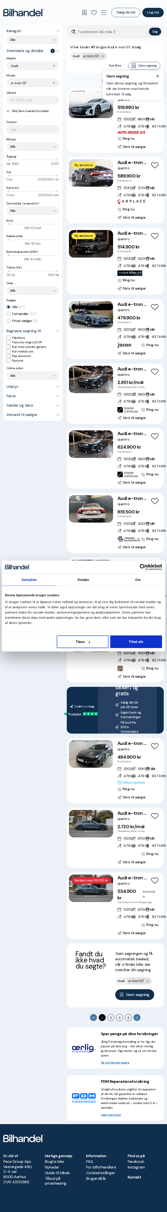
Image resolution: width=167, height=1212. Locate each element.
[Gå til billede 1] (86, 112)
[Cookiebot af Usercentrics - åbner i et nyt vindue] (143, 567)
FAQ (89, 1161)
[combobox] (33, 39)
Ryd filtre (115, 65)
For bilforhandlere (101, 1167)
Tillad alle (136, 642)
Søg (155, 32)
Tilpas (80, 642)
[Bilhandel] (23, 12)
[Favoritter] (94, 12)
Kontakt (134, 1177)
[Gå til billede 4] (93, 112)
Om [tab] (138, 579)
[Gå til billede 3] (91, 112)
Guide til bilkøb (57, 1172)
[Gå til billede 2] (88, 112)
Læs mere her (111, 1115)
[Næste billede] (107, 104)
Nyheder (52, 1167)
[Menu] (103, 12)
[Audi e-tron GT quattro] (115, 121)
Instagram (136, 1167)
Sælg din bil (126, 12)
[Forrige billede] (74, 104)
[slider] (9, 160)
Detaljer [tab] (84, 579)
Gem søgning (147, 65)
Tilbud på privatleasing (56, 1181)
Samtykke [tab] (29, 579)
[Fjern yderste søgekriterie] (103, 56)
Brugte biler (55, 1161)
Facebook (136, 1161)
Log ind (153, 12)
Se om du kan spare (115, 1062)
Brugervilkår (96, 1178)
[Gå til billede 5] (95, 112)
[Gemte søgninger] (84, 12)
